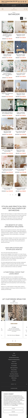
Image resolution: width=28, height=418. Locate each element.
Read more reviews (14, 344)
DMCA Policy (14, 378)
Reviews (14, 355)
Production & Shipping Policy (14, 359)
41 (15, 194)
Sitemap (14, 380)
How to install (14, 363)
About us (13, 384)
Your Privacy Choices (14, 373)
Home (14, 12)
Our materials (14, 365)
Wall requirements (14, 367)
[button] (25, 9)
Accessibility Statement (14, 375)
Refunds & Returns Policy (14, 357)
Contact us (14, 361)
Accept (13, 408)
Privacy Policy (15, 405)
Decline (13, 411)
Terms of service (14, 371)
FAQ (14, 353)
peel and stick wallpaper (6, 254)
